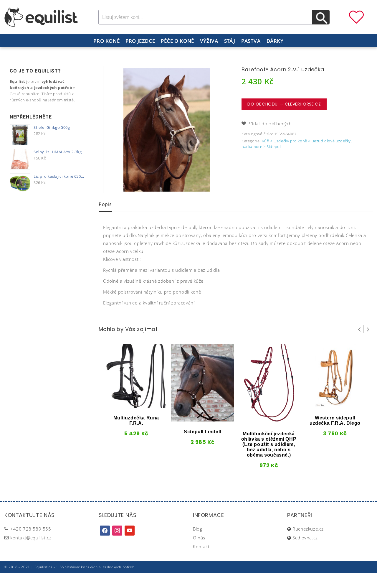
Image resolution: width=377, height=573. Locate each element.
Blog (197, 529)
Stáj (229, 40)
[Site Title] (41, 16)
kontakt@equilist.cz (30, 538)
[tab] (105, 205)
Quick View (126, 405)
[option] (166, 129)
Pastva (251, 40)
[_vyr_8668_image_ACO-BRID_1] (166, 129)
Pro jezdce (140, 40)
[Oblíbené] (356, 16)
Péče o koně (177, 40)
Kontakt (201, 546)
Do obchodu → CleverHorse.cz (284, 104)
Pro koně (106, 40)
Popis (105, 204)
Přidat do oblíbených (269, 123)
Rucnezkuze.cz (308, 529)
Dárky (275, 40)
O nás (199, 538)
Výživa (209, 40)
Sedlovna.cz (305, 538)
